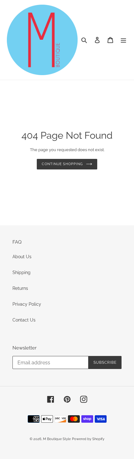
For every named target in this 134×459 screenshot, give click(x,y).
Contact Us (24, 319)
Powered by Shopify (88, 439)
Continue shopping (62, 164)
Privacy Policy (26, 304)
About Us (21, 256)
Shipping (21, 272)
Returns (20, 288)
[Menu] (123, 40)
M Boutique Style (57, 439)
